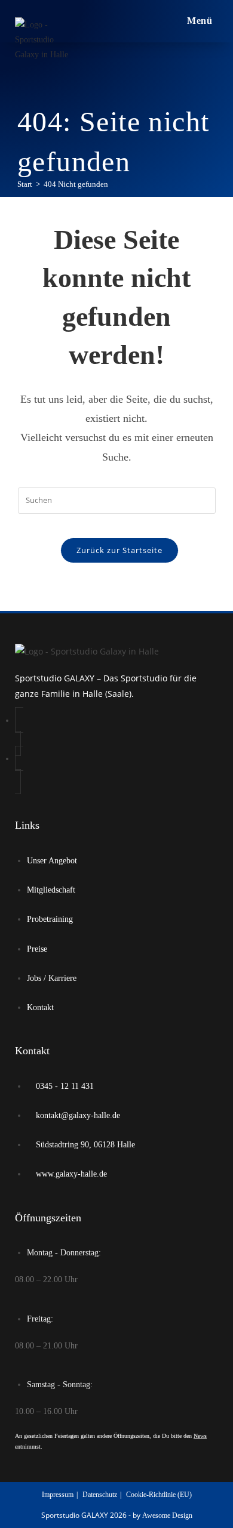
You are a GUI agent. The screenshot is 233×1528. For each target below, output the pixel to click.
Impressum (57, 1494)
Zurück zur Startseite (119, 550)
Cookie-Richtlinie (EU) (159, 1494)
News (200, 1436)
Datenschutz (99, 1494)
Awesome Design (167, 1515)
